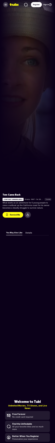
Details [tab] (28, 233)
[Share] (28, 215)
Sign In (46, 5)
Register (36, 5)
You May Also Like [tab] (14, 233)
